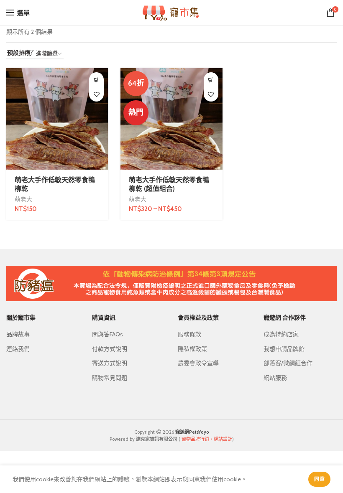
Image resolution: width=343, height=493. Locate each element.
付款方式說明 (109, 349)
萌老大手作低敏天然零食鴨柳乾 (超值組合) (169, 184)
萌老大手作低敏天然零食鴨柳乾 (55, 184)
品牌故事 (18, 334)
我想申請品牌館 (284, 349)
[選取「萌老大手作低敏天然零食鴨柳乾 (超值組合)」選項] (211, 79)
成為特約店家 (281, 334)
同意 (319, 479)
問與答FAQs (107, 334)
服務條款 (189, 334)
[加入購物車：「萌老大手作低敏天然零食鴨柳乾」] (96, 79)
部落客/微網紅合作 (288, 363)
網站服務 (275, 377)
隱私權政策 (192, 349)
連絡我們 (18, 349)
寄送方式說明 (109, 363)
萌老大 (23, 199)
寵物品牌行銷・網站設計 (207, 439)
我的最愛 (96, 94)
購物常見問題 (109, 377)
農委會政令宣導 (198, 363)
